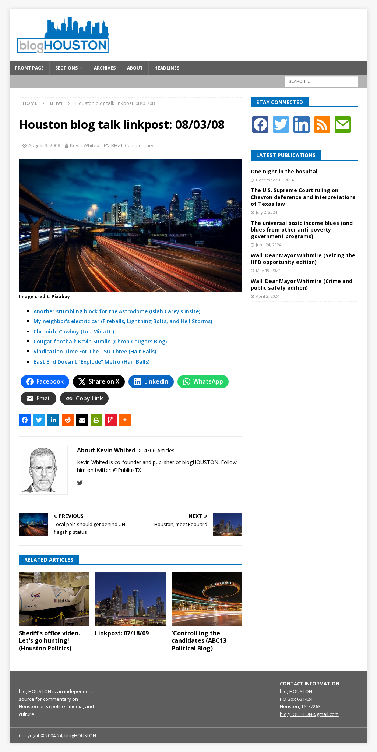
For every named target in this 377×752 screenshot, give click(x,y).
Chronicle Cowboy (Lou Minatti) (74, 331)
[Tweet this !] (39, 420)
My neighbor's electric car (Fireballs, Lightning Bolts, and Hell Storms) (123, 321)
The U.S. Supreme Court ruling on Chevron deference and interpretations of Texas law (303, 197)
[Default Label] (322, 123)
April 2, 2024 (267, 296)
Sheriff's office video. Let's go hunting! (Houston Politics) (49, 641)
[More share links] (125, 420)
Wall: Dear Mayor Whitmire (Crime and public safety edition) (301, 284)
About (135, 68)
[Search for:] (321, 80)
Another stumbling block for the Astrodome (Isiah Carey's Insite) (117, 311)
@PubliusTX (127, 469)
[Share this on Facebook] (25, 420)
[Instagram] (301, 123)
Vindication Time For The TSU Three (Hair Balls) (95, 351)
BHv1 (117, 145)
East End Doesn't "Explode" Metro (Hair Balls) (91, 361)
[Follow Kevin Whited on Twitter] (80, 482)
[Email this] (82, 420)
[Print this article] (96, 420)
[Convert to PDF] (111, 420)
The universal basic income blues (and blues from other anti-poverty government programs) (302, 229)
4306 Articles (159, 450)
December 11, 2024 (275, 180)
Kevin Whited (84, 145)
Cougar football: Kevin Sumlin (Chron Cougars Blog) (100, 341)
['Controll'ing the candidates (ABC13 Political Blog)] (207, 599)
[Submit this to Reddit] (68, 420)
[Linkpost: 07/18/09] (130, 599)
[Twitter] (281, 123)
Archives (105, 68)
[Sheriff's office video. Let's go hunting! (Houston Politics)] (54, 599)
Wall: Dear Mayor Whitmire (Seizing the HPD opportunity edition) (303, 258)
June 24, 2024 (268, 244)
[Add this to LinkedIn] (53, 420)
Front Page (29, 68)
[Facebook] (260, 123)
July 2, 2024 (266, 212)
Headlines (166, 68)
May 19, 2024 (268, 270)
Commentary (139, 145)
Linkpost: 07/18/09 (122, 633)
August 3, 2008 (44, 145)
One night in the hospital (284, 171)
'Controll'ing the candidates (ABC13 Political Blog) (199, 641)
